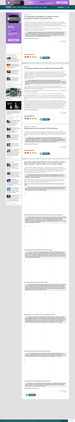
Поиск (65, 7)
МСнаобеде (36, 7)
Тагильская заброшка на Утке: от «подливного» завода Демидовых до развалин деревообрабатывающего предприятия (13, 112)
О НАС (40, 7)
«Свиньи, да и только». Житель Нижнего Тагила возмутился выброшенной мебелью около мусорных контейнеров (13, 130)
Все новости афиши (11, 204)
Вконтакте (58, 7)
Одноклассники (61, 7)
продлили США (40, 95)
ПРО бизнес (45, 7)
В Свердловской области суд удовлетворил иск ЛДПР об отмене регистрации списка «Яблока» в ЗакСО (13, 72)
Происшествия (27, 14)
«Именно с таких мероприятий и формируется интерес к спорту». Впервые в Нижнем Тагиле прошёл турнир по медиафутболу (13, 59)
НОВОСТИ (15, 7)
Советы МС (31, 7)
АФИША (19, 7)
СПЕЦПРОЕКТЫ (25, 7)
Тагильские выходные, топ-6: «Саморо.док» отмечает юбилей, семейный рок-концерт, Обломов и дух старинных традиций (13, 190)
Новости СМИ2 (24, 158)
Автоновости (34, 126)
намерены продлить (40, 93)
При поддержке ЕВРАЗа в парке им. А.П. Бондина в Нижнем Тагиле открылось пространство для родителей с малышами (13, 123)
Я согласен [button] (71, 420)
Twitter (59, 7)
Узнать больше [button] (58, 420)
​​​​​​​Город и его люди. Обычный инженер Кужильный (13, 98)
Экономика (26, 66)
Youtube (63, 7)
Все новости (10, 83)
